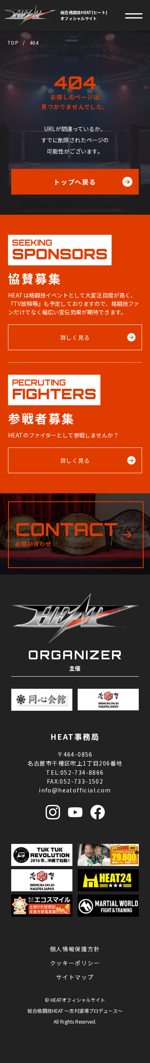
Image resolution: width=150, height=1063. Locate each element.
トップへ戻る (75, 182)
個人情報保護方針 (75, 949)
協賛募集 (32, 1050)
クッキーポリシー (75, 963)
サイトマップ (75, 977)
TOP (13, 42)
